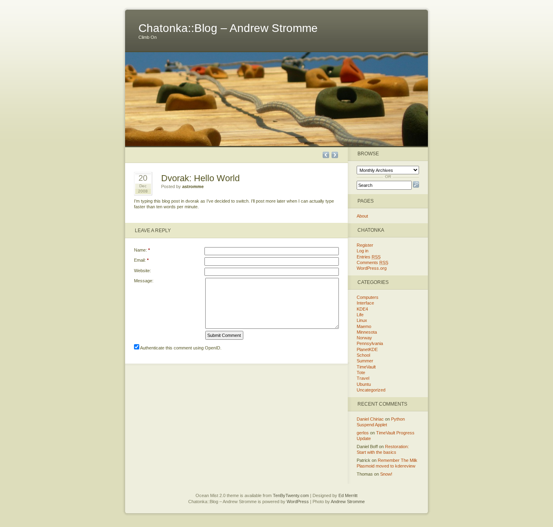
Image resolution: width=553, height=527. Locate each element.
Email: (141, 260)
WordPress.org (372, 268)
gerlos (363, 432)
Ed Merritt (347, 495)
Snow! (386, 474)
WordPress (298, 501)
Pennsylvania (370, 343)
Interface (365, 303)
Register (365, 245)
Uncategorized (371, 389)
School (363, 355)
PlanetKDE (367, 349)
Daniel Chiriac (370, 419)
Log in (362, 250)
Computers (368, 297)
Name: (142, 250)
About (362, 216)
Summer (365, 360)
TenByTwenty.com (291, 495)
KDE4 (362, 309)
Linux (362, 320)
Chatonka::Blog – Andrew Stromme (228, 28)
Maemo (364, 326)
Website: (142, 270)
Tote (361, 372)
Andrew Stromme (348, 501)
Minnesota (367, 332)
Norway (364, 337)
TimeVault (366, 366)
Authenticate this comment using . (180, 347)
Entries (369, 256)
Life (360, 314)
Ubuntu (364, 384)
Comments (372, 262)
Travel (363, 378)
